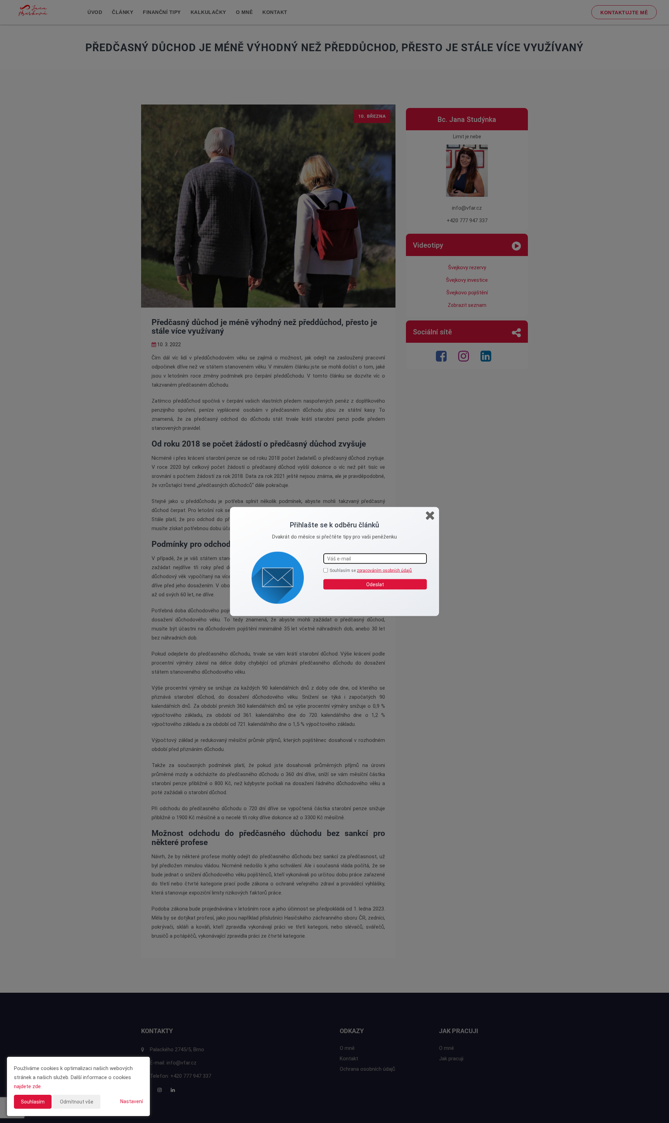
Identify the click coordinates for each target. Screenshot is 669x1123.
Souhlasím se (343, 570)
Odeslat (375, 584)
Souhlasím (33, 1102)
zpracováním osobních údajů (384, 570)
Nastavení (131, 1101)
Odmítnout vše (76, 1102)
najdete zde (27, 1086)
